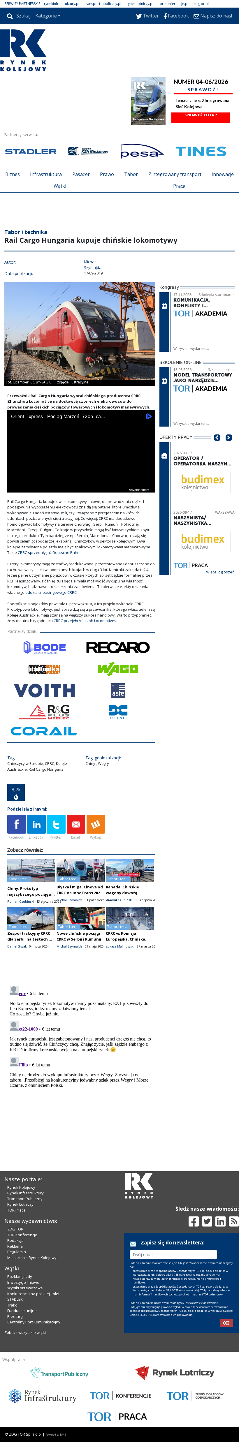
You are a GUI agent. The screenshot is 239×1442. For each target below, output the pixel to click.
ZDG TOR (15, 1229)
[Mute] (45, 487)
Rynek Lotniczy (20, 1204)
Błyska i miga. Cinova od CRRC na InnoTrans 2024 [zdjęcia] (80, 892)
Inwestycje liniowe (23, 1282)
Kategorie (46, 16)
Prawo (107, 174)
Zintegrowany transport (174, 174)
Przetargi (15, 1316)
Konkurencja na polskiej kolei (33, 1293)
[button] (217, 446)
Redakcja (15, 1240)
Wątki (60, 186)
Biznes (12, 174)
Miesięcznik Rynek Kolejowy (32, 1257)
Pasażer (81, 174)
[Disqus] (81, 1056)
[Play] (14, 487)
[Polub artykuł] (16, 827)
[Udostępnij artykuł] (36, 827)
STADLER (15, 1299)
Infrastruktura (46, 174)
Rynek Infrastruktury (25, 1192)
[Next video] (30, 487)
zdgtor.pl (201, 3)
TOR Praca (16, 1210)
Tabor (131, 174)
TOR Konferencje (22, 1234)
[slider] (81, 480)
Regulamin (16, 1251)
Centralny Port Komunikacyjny (33, 1322)
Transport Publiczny (25, 1198)
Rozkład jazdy (19, 1276)
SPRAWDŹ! (203, 89)
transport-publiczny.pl (103, 3)
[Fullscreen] (147, 487)
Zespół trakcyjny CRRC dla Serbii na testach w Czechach (29, 939)
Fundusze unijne (22, 1310)
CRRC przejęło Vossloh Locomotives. (85, 620)
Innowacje (223, 174)
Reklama (15, 1246)
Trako (12, 1305)
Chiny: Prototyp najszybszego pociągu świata (29, 894)
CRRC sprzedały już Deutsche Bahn (49, 552)
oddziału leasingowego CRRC (51, 592)
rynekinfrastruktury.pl (61, 3)
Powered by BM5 (55, 1434)
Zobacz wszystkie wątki (25, 1332)
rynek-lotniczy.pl (139, 3)
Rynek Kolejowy (21, 1187)
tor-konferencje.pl (173, 3)
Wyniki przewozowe (25, 1287)
